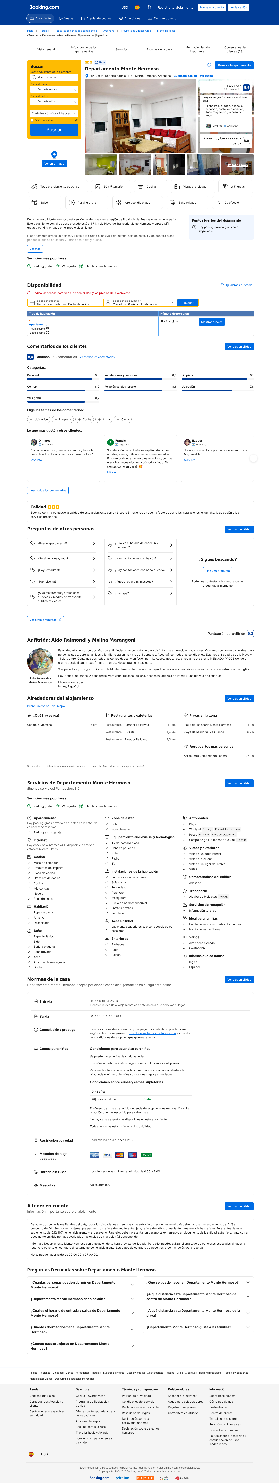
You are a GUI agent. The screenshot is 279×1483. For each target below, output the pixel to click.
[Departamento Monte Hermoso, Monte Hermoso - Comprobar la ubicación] (87, 75)
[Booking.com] (44, 7)
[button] (54, 113)
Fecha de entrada (40, 84)
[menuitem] (40, 18)
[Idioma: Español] (137, 7)
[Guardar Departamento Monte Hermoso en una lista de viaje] (209, 65)
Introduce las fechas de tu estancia (152, 1033)
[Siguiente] (249, 118)
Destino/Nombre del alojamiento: (51, 71)
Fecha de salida (39, 96)
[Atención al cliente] (149, 7)
